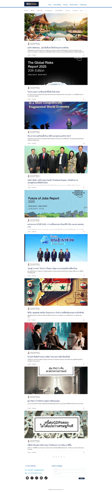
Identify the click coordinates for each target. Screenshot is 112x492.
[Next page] (64, 457)
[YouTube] (41, 478)
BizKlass (32, 10)
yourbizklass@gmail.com (35, 473)
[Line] (27, 478)
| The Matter (75, 10)
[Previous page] (48, 457)
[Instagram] (36, 478)
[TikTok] (46, 478)
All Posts (26, 10)
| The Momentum (48, 10)
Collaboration (40, 10)
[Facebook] (32, 478)
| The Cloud (67, 10)
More (81, 10)
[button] (86, 10)
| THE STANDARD (58, 10)
